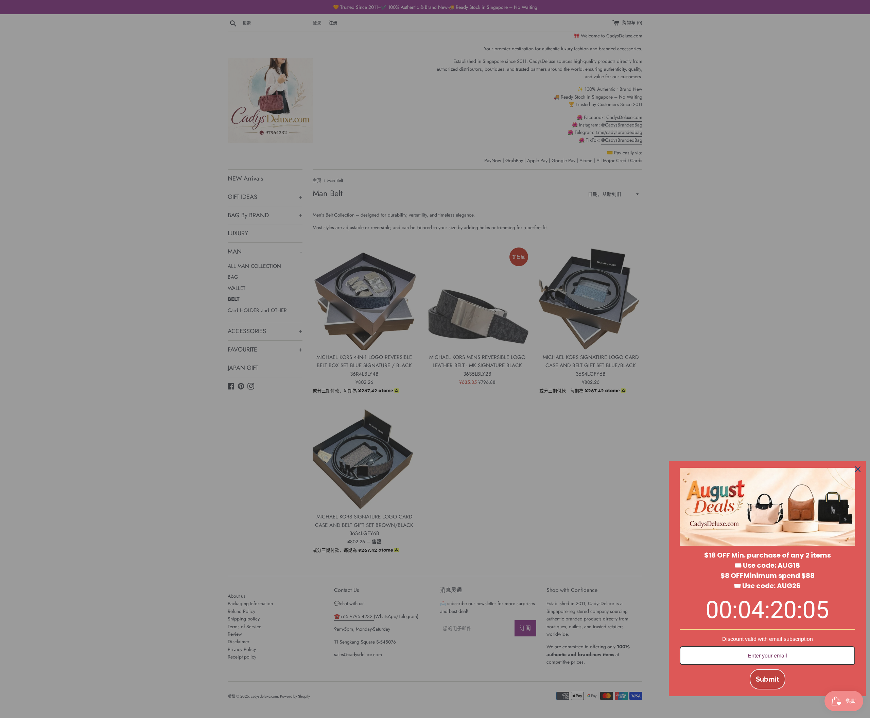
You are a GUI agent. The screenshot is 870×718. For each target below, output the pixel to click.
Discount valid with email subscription (767, 639)
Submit (767, 679)
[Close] (858, 469)
